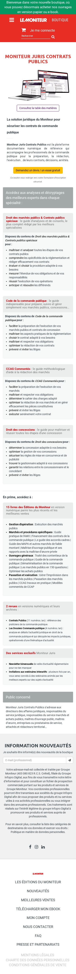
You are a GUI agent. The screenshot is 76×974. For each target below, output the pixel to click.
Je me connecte (42, 30)
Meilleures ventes (38, 900)
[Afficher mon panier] (22, 30)
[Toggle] (11, 20)
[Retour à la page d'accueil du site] (44, 21)
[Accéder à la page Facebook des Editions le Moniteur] (31, 847)
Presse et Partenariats (38, 944)
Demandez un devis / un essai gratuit (38, 170)
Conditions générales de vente (37, 965)
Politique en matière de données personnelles (38, 832)
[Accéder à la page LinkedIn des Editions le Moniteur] (44, 847)
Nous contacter (38, 927)
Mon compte (38, 918)
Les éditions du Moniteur (38, 882)
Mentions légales (37, 955)
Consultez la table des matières (38, 108)
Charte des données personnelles (37, 960)
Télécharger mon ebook (38, 909)
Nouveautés (38, 891)
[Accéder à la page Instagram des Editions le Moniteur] (37, 847)
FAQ (38, 936)
